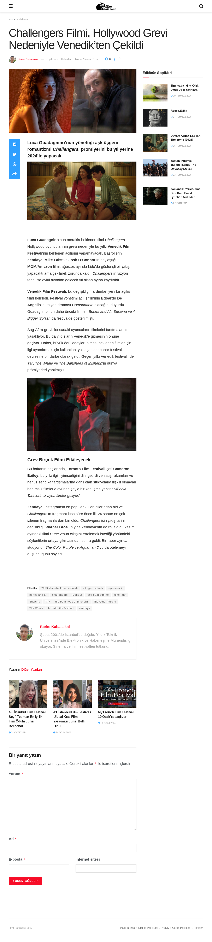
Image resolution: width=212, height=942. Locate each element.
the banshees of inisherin (72, 601)
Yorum (16, 774)
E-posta (17, 859)
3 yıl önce (52, 59)
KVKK (165, 927)
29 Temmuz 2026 (182, 95)
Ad (13, 839)
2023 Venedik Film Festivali (59, 588)
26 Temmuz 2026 (182, 146)
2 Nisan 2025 (179, 203)
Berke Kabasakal (28, 59)
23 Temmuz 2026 (182, 175)
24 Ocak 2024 (63, 732)
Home (12, 19)
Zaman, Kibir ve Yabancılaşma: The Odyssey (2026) (183, 164)
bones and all (38, 594)
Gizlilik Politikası (148, 927)
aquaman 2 (115, 588)
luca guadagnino (98, 594)
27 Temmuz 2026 (182, 117)
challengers (60, 594)
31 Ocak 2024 (18, 732)
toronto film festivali (61, 608)
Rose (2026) (179, 110)
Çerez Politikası (181, 927)
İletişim (199, 927)
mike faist (120, 594)
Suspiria (34, 601)
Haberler (24, 19)
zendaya (84, 608)
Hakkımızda (127, 927)
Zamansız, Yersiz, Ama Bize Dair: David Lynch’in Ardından (185, 193)
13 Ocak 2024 (108, 723)
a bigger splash (93, 588)
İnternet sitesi (88, 859)
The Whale (36, 608)
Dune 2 (77, 594)
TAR (48, 601)
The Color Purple (105, 601)
